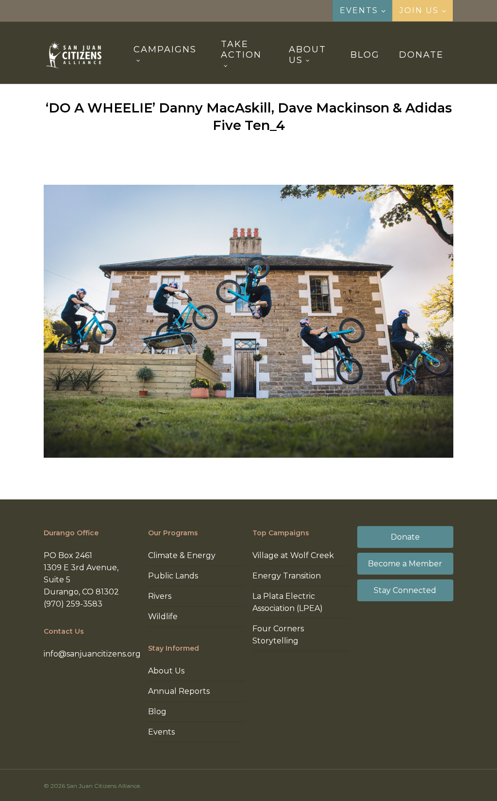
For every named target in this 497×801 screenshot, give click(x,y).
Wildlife (163, 616)
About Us (166, 670)
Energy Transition (286, 575)
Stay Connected (405, 590)
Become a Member (405, 563)
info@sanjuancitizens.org (92, 653)
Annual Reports (179, 691)
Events (161, 732)
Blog (157, 711)
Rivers (159, 596)
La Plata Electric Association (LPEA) (287, 602)
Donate (405, 537)
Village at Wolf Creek (293, 555)
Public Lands (173, 575)
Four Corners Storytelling (278, 634)
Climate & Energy (181, 555)
